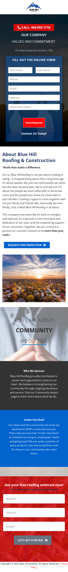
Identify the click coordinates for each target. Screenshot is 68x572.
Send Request (34, 122)
